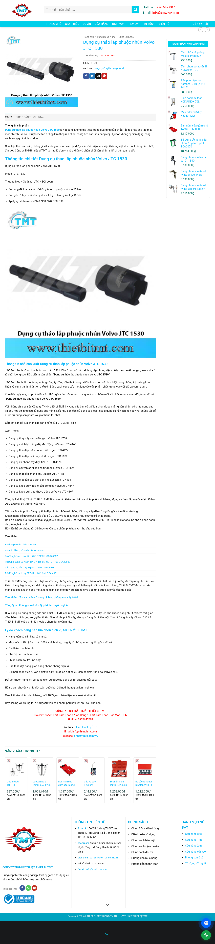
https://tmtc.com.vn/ (86, 735)
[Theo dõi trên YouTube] (34, 888)
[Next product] (200, 29)
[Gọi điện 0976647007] (206, 935)
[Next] (155, 781)
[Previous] (5, 781)
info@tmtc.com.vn (97, 869)
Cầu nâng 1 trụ (194, 839)
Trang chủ (53, 23)
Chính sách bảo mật (143, 840)
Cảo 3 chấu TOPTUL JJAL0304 (13, 783)
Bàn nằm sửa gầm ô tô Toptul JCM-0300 (66, 783)
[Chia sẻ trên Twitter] (92, 76)
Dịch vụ (117, 23)
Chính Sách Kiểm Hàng (145, 828)
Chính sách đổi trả (142, 852)
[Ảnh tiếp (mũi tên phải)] (13, 938)
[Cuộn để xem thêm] (107, 905)
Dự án (87, 23)
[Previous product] (207, 29)
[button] (200, 24)
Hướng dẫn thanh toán (144, 863)
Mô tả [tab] (8, 117)
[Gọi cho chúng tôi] (28, 888)
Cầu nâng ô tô (193, 833)
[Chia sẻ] (23, 924)
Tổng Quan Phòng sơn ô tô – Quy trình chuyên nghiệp (37, 605)
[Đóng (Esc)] (33, 924)
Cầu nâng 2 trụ (194, 845)
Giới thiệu (72, 23)
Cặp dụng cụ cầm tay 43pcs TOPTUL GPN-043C (30, 567)
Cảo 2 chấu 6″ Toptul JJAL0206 (42, 783)
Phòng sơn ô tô (194, 857)
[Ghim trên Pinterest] (104, 76)
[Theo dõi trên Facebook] (22, 888)
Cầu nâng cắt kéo (195, 851)
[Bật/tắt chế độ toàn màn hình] (13, 924)
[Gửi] (135, 9)
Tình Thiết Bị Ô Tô (86, 727)
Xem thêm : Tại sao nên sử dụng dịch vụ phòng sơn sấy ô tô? (41, 597)
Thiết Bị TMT (77, 630)
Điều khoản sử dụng (143, 834)
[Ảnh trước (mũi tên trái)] (3, 938)
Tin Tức (147, 23)
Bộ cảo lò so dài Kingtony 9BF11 (143, 783)
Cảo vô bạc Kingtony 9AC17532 (90, 783)
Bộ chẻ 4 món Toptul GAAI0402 (118, 783)
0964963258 (111, 857)
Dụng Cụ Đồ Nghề (106, 37)
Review (134, 23)
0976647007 (96, 857)
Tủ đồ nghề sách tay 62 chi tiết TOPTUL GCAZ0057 (31, 556)
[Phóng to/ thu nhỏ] (3, 924)
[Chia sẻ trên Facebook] (86, 76)
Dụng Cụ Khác (126, 37)
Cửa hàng (102, 23)
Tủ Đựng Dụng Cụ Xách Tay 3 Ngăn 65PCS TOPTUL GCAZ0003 (37, 561)
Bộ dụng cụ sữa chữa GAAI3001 (21, 544)
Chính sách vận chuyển (145, 846)
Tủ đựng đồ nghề (195, 863)
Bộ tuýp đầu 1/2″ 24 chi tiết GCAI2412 (24, 550)
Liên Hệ (164, 23)
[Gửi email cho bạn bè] (98, 76)
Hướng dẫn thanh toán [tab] (29, 117)
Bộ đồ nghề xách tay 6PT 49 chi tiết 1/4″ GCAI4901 (31, 573)
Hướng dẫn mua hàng (144, 858)
